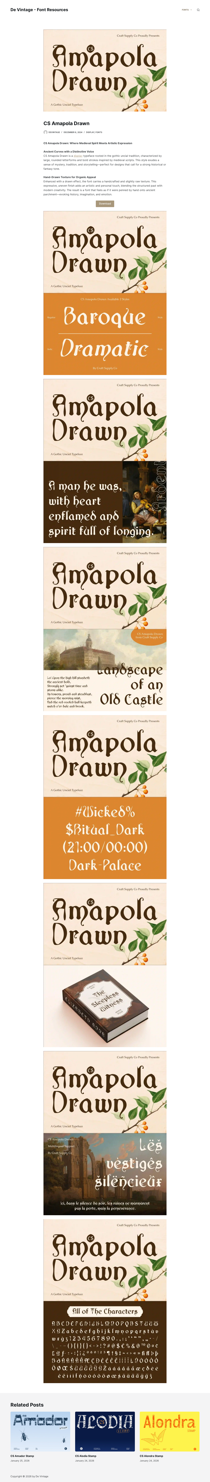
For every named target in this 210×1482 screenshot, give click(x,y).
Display (90, 132)
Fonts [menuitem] (185, 10)
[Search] (198, 10)
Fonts (98, 132)
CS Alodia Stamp (85, 1456)
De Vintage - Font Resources (39, 9)
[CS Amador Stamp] (40, 1432)
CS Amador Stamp (22, 1456)
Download (105, 203)
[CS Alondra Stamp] (170, 1432)
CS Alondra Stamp (151, 1456)
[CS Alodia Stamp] (105, 1432)
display (78, 155)
